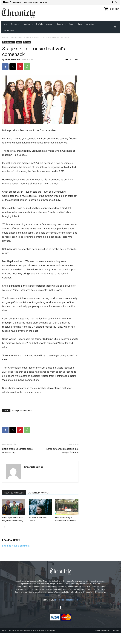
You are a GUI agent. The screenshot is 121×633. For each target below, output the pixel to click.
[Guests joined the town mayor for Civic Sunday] (13, 507)
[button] (115, 27)
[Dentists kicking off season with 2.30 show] (66, 507)
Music (28, 37)
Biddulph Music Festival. (22, 410)
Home (5, 37)
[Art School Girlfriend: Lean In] (40, 507)
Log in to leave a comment (15, 545)
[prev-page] (4, 527)
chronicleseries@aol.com (66, 600)
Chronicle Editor (12, 59)
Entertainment (17, 37)
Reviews (27, 42)
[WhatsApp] (27, 66)
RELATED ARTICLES (14, 492)
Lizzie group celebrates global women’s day (17, 450)
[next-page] (9, 527)
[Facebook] (112, 2)
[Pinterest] (20, 66)
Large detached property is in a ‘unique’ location (62, 450)
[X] (116, 2)
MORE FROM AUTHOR (38, 492)
